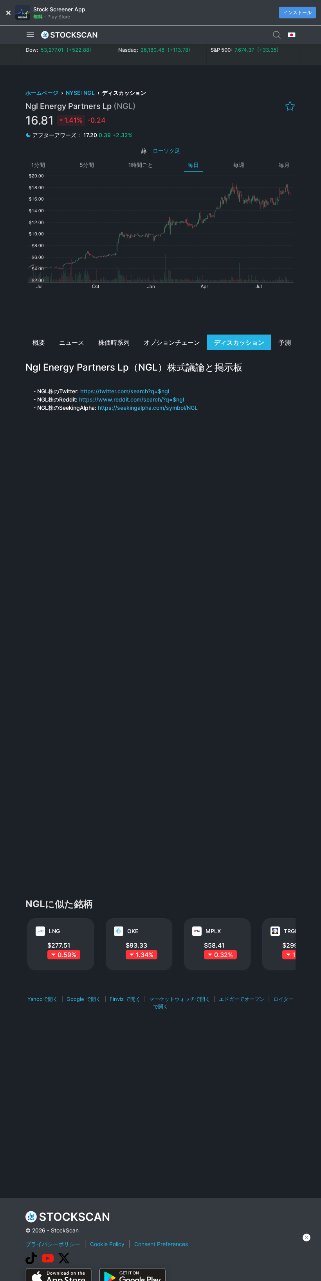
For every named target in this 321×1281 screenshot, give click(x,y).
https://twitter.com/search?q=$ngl (124, 391)
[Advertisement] (160, 311)
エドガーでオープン (242, 999)
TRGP (291, 931)
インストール (297, 12)
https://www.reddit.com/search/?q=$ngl (131, 399)
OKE (132, 931)
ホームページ (42, 92)
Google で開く (84, 999)
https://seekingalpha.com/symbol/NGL (148, 407)
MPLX (213, 931)
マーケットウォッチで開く (179, 999)
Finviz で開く (125, 999)
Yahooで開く (42, 999)
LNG (54, 931)
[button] (30, 35)
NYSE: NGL (81, 92)
